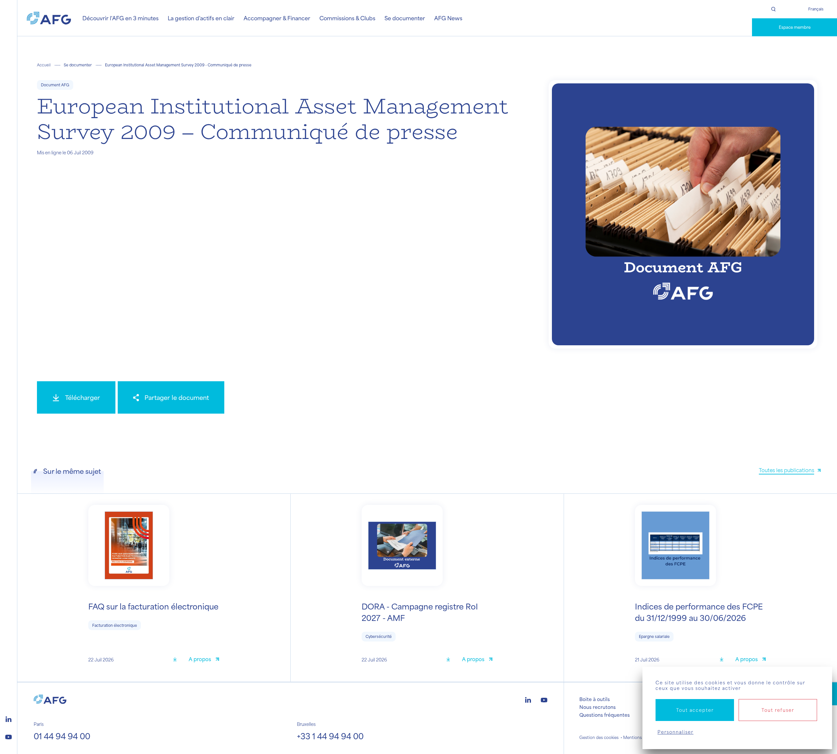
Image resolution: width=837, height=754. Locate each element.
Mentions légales (639, 737)
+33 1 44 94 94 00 (330, 736)
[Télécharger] (177, 660)
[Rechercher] (773, 9)
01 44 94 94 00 (62, 736)
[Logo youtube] (8, 736)
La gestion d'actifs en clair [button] (201, 18)
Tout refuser (777, 710)
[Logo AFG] (49, 18)
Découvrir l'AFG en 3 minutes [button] (120, 18)
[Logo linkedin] (8, 718)
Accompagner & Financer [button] (277, 18)
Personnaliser (675, 732)
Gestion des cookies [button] (599, 737)
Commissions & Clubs (347, 18)
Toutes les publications (786, 470)
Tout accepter (695, 710)
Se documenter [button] (404, 18)
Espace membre (795, 27)
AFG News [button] (448, 18)
